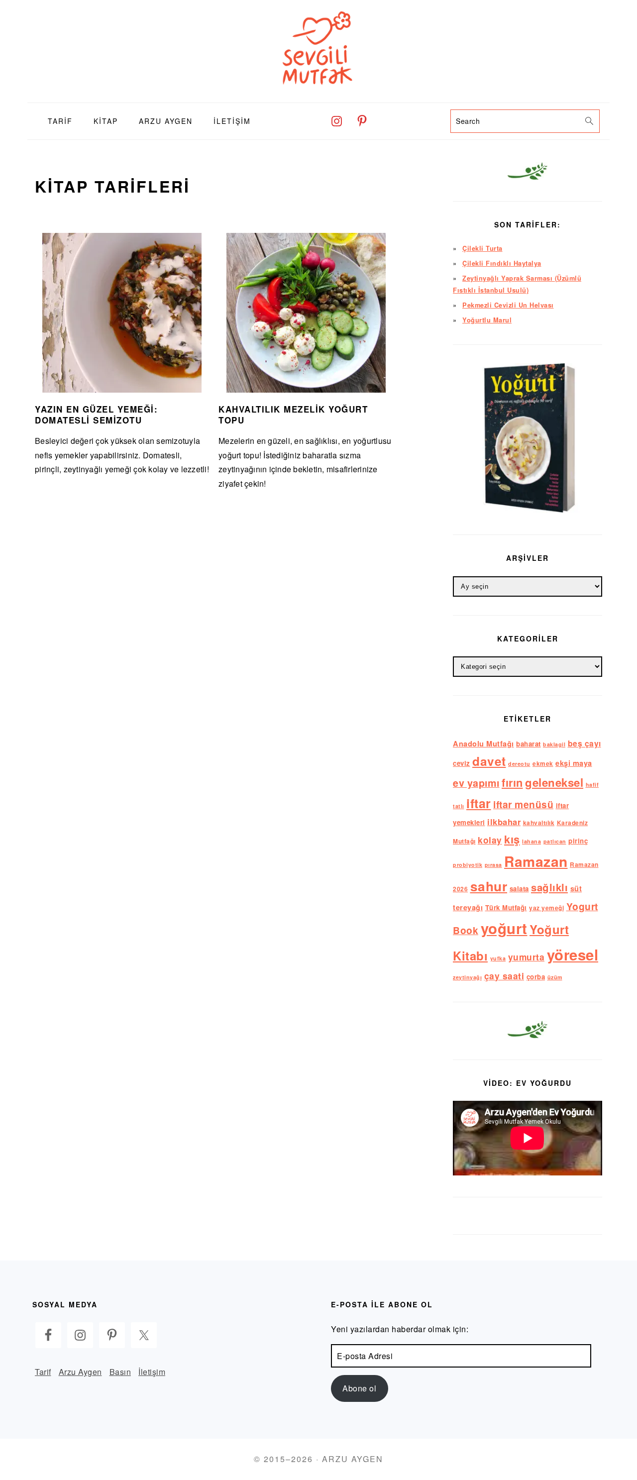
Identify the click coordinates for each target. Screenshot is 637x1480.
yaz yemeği (546, 908)
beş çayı (584, 743)
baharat (528, 743)
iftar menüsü (523, 804)
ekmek (542, 763)
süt (576, 888)
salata (519, 888)
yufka (498, 958)
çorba (536, 976)
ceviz (461, 763)
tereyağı (468, 907)
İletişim (151, 1371)
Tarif (43, 1371)
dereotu (519, 763)
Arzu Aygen (80, 1371)
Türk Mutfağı (506, 907)
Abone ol (359, 1388)
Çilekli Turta (482, 248)
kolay (490, 840)
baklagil (554, 744)
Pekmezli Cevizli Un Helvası (508, 305)
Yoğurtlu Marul (487, 320)
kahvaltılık (539, 823)
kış (512, 839)
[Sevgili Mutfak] (318, 95)
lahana (531, 841)
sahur (489, 886)
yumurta (526, 957)
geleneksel (554, 782)
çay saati (504, 975)
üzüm (554, 977)
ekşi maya (573, 763)
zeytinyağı (467, 977)
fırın (512, 782)
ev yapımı (476, 783)
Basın (120, 1371)
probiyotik (467, 864)
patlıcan (554, 841)
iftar (478, 803)
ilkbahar (504, 822)
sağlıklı (549, 887)
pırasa (493, 864)
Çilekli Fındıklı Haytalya (501, 263)
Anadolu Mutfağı (483, 743)
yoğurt (504, 928)
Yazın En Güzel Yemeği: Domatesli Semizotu (96, 414)
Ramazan (536, 861)
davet (489, 760)
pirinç (578, 841)
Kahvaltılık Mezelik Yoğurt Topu (293, 414)
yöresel (573, 954)
